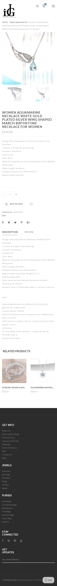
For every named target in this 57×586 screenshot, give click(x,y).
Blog (4, 458)
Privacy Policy (8, 438)
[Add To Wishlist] (31, 204)
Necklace (6, 478)
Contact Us (7, 455)
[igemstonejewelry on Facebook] (2, 540)
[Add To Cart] (43, 376)
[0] (43, 6)
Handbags (6, 501)
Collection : (7, 212)
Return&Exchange (10, 434)
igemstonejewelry (25, 580)
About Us (6, 431)
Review (29, 232)
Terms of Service (9, 448)
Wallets (5, 522)
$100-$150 (18, 212)
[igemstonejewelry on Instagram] (15, 540)
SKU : (4, 215)
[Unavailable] (14, 376)
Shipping (6, 444)
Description (10, 232)
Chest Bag (6, 518)
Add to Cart (16, 204)
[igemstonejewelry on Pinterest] (9, 540)
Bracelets (6, 471)
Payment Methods (10, 441)
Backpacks (7, 508)
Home (5, 22)
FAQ (4, 451)
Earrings (6, 475)
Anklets (5, 485)
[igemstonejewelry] (9, 11)
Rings (4, 481)
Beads (5, 488)
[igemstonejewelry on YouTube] (21, 540)
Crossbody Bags (9, 505)
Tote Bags (6, 511)
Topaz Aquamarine (18, 22)
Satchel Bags (8, 515)
